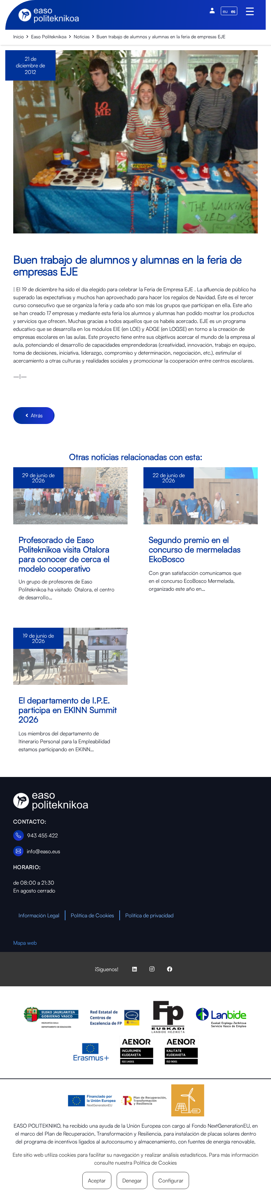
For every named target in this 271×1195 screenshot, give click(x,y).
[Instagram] (152, 969)
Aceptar (97, 1180)
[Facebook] (169, 969)
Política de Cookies (92, 915)
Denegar (132, 1180)
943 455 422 (42, 835)
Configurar (170, 1180)
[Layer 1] (50, 802)
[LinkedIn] (134, 969)
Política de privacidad (149, 915)
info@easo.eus (43, 851)
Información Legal (39, 915)
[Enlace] (70, 539)
